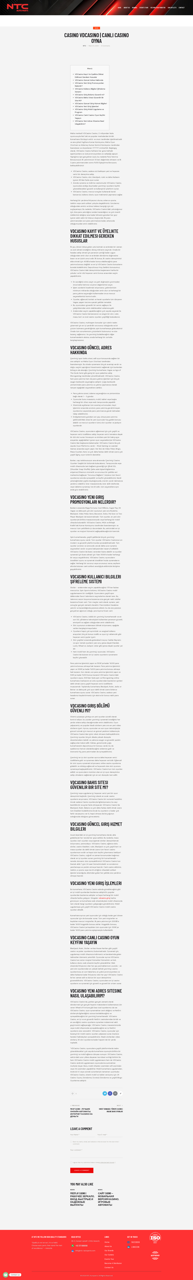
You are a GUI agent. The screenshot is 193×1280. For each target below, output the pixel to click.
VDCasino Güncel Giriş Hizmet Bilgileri (91, 103)
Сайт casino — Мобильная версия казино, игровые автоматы (108, 1199)
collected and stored (107, 1162)
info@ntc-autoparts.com (85, 1251)
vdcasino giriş (104, 898)
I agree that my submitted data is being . (94, 1162)
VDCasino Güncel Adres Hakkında (89, 80)
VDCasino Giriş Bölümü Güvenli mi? (89, 94)
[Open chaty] (5, 1274)
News (96, 28)
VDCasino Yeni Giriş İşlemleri (87, 106)
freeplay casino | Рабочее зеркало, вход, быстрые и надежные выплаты (82, 1199)
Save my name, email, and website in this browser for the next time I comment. (96, 1143)
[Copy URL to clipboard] (120, 1093)
